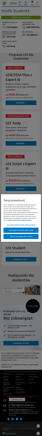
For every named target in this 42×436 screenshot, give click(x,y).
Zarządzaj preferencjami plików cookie (21, 225)
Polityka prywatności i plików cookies (19, 220)
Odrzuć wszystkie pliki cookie (21, 236)
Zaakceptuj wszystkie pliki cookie (21, 230)
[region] (21, 218)
